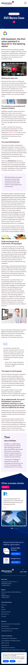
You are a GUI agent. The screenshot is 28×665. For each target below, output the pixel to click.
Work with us (5, 614)
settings (22, 658)
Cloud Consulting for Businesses (10, 624)
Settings (19, 661)
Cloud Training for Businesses (9, 628)
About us (4, 605)
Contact (3, 616)
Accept (5, 661)
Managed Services (6, 631)
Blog (2, 607)
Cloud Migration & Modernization (10, 640)
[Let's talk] (23, 569)
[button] (2, 508)
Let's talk (23, 572)
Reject (12, 661)
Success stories (5, 612)
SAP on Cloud (5, 643)
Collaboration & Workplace (9, 638)
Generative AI (5, 645)
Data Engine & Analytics (8, 647)
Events (3, 609)
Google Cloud (12, 132)
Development (5, 626)
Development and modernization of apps (13, 650)
